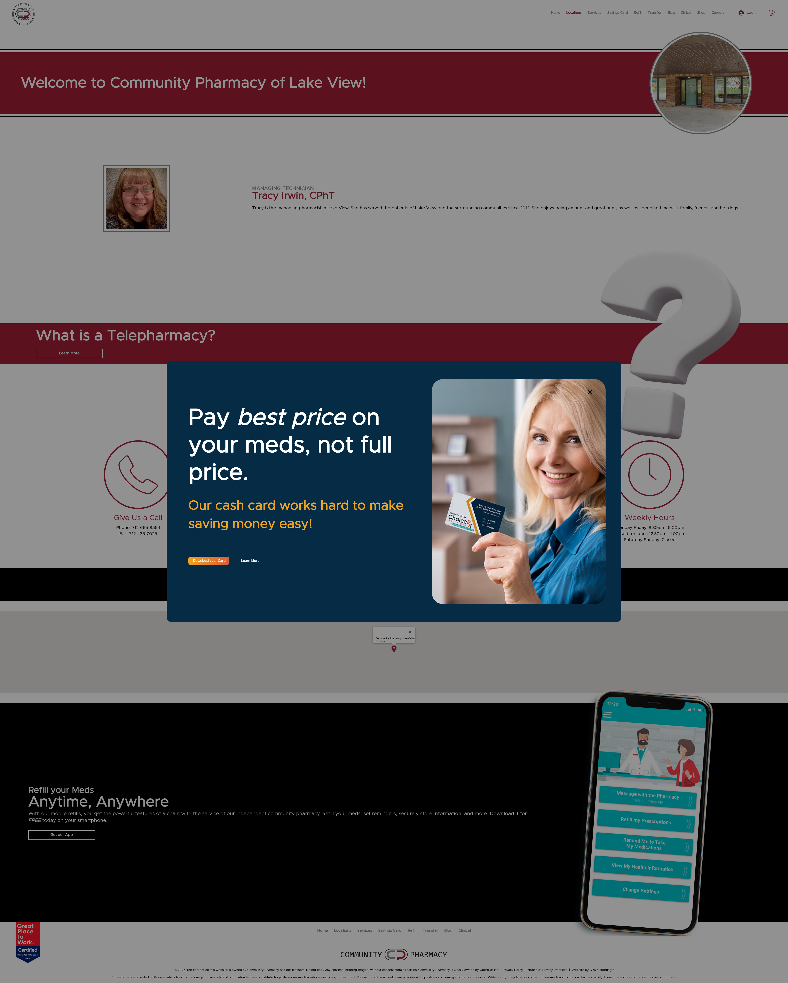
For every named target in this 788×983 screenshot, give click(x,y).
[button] (590, 392)
